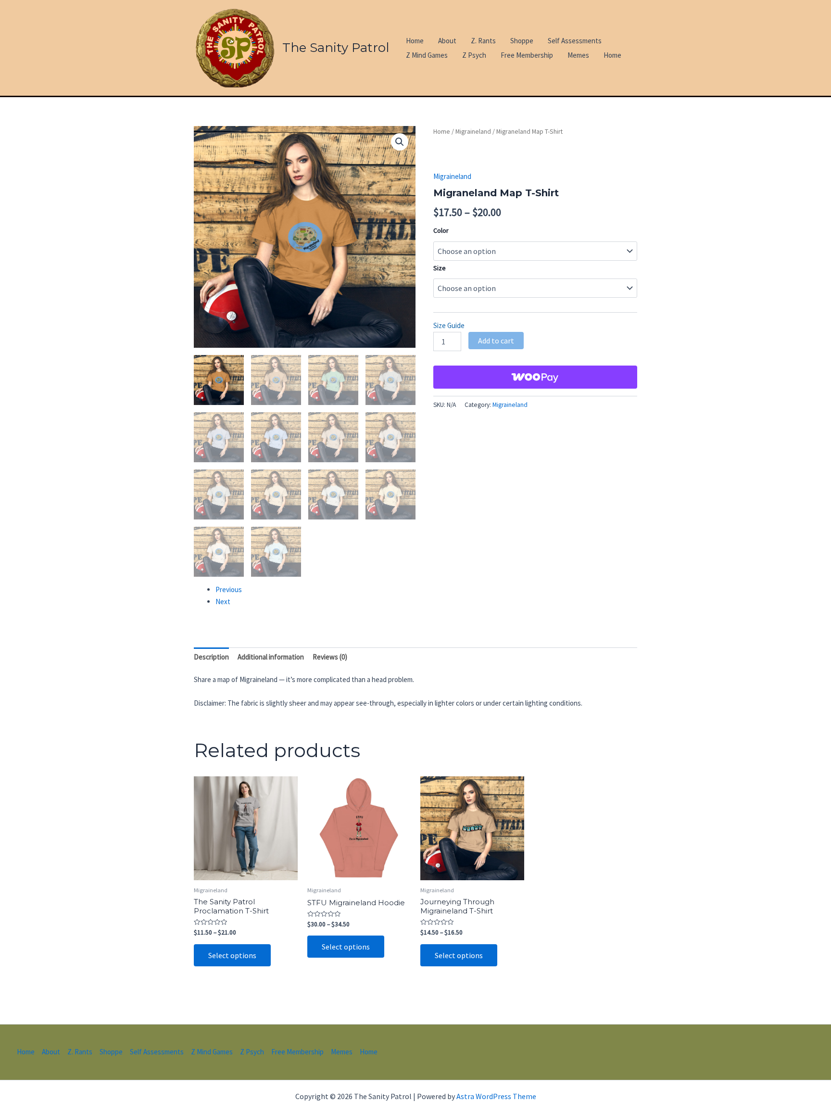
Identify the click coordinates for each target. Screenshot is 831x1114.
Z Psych (474, 55)
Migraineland (473, 131)
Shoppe (521, 40)
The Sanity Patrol (335, 47)
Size (439, 268)
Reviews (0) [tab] (330, 656)
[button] (399, 142)
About (447, 40)
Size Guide (449, 325)
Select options (232, 955)
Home (415, 40)
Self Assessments (575, 40)
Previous (228, 589)
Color (441, 230)
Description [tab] (211, 656)
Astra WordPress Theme (496, 1096)
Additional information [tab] (271, 656)
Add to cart (496, 340)
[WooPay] (535, 377)
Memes (578, 55)
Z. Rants (483, 40)
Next (222, 601)
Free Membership (527, 55)
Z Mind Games (427, 55)
